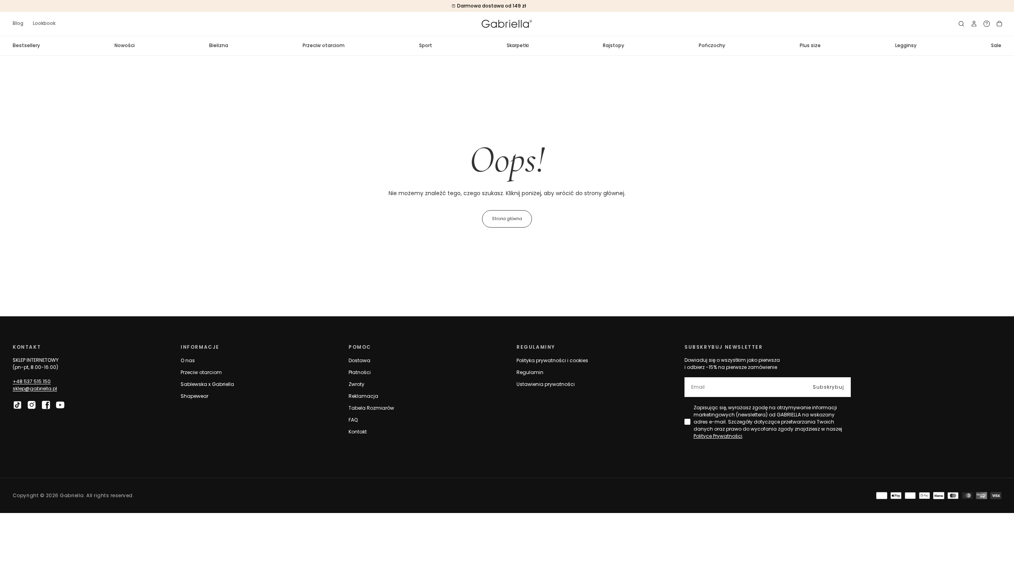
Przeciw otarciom (324, 45)
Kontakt (358, 431)
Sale (996, 45)
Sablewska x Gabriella (207, 384)
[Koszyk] (999, 23)
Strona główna (507, 219)
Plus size (810, 45)
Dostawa (359, 360)
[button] (961, 23)
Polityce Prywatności (718, 436)
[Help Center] (986, 23)
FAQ (353, 419)
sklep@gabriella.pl (35, 388)
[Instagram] (31, 405)
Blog (18, 23)
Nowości (124, 45)
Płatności (360, 372)
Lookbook (44, 23)
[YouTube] (60, 405)
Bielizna (218, 45)
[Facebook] (46, 405)
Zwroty (356, 384)
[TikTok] (17, 405)
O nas (188, 360)
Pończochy (712, 45)
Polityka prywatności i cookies (552, 360)
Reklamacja (363, 396)
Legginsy (906, 45)
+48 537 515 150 (32, 381)
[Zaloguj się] (974, 23)
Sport (425, 45)
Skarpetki (518, 45)
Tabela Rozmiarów (371, 408)
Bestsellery (26, 45)
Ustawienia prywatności (546, 384)
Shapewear (194, 396)
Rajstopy (613, 45)
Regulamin (530, 372)
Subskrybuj (828, 387)
